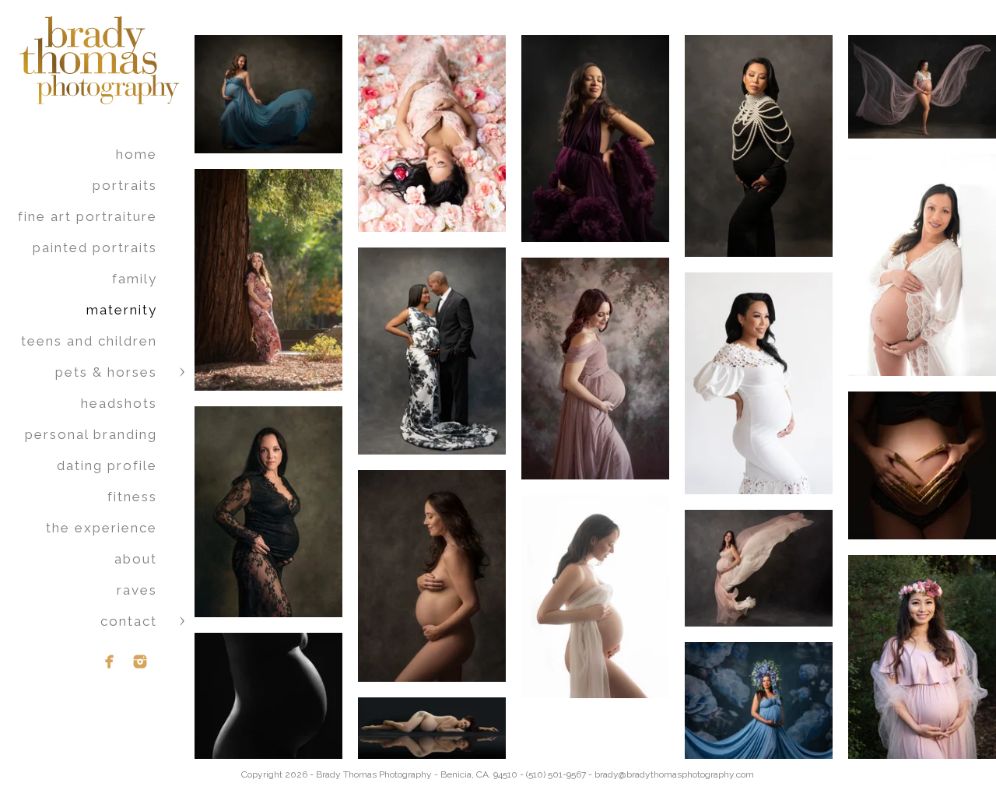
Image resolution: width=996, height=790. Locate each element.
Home (136, 154)
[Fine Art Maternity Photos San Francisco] (268, 707)
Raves (137, 590)
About (135, 559)
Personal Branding (91, 434)
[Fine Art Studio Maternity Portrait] (268, 511)
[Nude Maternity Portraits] (432, 575)
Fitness (132, 496)
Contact (128, 621)
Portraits (125, 185)
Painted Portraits (95, 247)
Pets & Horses (106, 372)
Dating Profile (107, 465)
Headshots (119, 403)
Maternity (121, 310)
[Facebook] (109, 661)
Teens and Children (89, 341)
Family (134, 278)
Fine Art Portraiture (87, 216)
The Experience (101, 527)
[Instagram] (140, 661)
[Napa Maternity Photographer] (595, 596)
